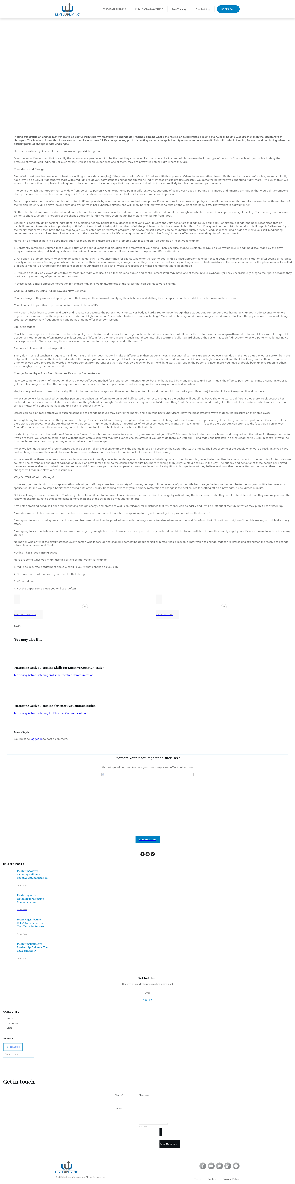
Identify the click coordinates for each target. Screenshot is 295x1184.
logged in (37, 739)
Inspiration (12, 1023)
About (9, 1018)
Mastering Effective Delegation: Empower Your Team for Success (30, 923)
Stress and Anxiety (133, 114)
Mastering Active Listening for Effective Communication (55, 706)
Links (9, 1027)
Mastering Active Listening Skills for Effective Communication (59, 667)
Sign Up (147, 1000)
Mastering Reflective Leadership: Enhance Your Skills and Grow (33, 947)
